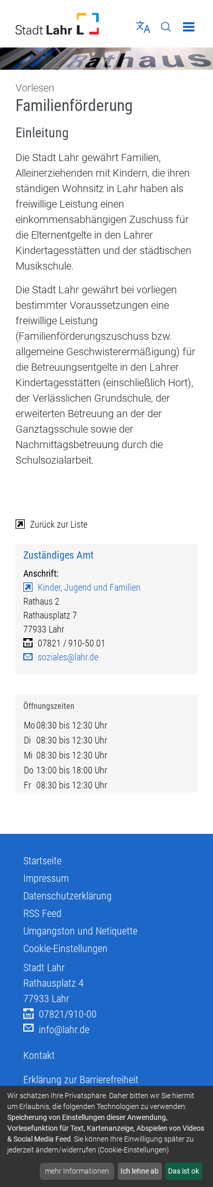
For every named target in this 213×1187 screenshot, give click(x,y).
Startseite (42, 860)
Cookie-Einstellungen (65, 948)
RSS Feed (42, 913)
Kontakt (39, 1055)
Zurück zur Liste (58, 524)
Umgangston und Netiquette (80, 931)
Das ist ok (183, 1171)
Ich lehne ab (139, 1171)
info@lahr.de (64, 1029)
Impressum (46, 878)
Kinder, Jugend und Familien (89, 587)
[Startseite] (57, 24)
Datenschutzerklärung (67, 896)
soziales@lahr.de (68, 657)
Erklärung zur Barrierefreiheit (81, 1079)
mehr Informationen (77, 1171)
